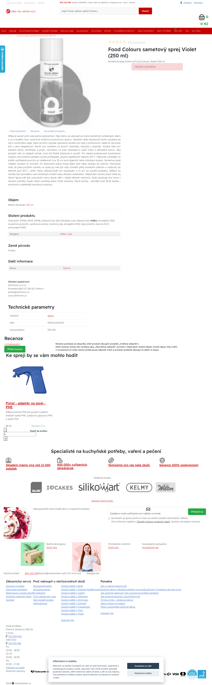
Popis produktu (18, 131)
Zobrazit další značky (102, 500)
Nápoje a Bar (66, 31)
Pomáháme (39, 592)
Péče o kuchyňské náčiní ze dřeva (118, 606)
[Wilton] (166, 487)
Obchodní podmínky (16, 589)
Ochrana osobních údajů (18, 596)
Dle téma (196, 31)
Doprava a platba (14, 2)
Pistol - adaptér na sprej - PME (26, 405)
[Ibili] (36, 487)
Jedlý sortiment (146, 31)
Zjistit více (51, 547)
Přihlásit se (197, 511)
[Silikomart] (99, 487)
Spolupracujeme (41, 589)
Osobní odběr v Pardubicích (75, 606)
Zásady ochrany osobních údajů (153, 521)
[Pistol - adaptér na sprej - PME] (29, 379)
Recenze (35, 131)
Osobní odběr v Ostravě (73, 603)
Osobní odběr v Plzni (72, 610)
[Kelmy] (139, 487)
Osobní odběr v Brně (72, 586)
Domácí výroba (49, 31)
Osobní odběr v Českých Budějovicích (81, 589)
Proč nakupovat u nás (44, 596)
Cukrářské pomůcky (124, 31)
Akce (3, 31)
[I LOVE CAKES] (60, 487)
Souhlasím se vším (143, 666)
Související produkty (54, 131)
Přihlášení (187, 2)
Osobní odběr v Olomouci (74, 599)
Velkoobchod (29, 2)
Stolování (96, 31)
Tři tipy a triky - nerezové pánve (117, 599)
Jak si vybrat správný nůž (114, 586)
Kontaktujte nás (150, 547)
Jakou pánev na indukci (113, 603)
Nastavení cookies (143, 673)
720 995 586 (14, 643)
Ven (187, 31)
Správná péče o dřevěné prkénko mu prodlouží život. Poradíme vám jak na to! (141, 589)
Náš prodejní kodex (43, 599)
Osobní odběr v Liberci (73, 592)
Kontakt (41, 2)
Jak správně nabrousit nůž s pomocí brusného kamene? (130, 592)
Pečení (107, 31)
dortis (51, 315)
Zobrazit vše (67, 620)
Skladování (82, 31)
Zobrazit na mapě (15, 667)
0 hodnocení (136, 42)
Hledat (145, 11)
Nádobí (12, 31)
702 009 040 (15, 636)
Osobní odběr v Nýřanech (74, 596)
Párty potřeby (164, 31)
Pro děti (178, 31)
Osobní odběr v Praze (72, 613)
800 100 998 (31, 573)
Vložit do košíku (38, 430)
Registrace (198, 2)
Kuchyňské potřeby (29, 31)
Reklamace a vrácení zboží (19, 592)
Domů (10, 35)
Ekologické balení (42, 586)
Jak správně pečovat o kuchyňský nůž (120, 596)
